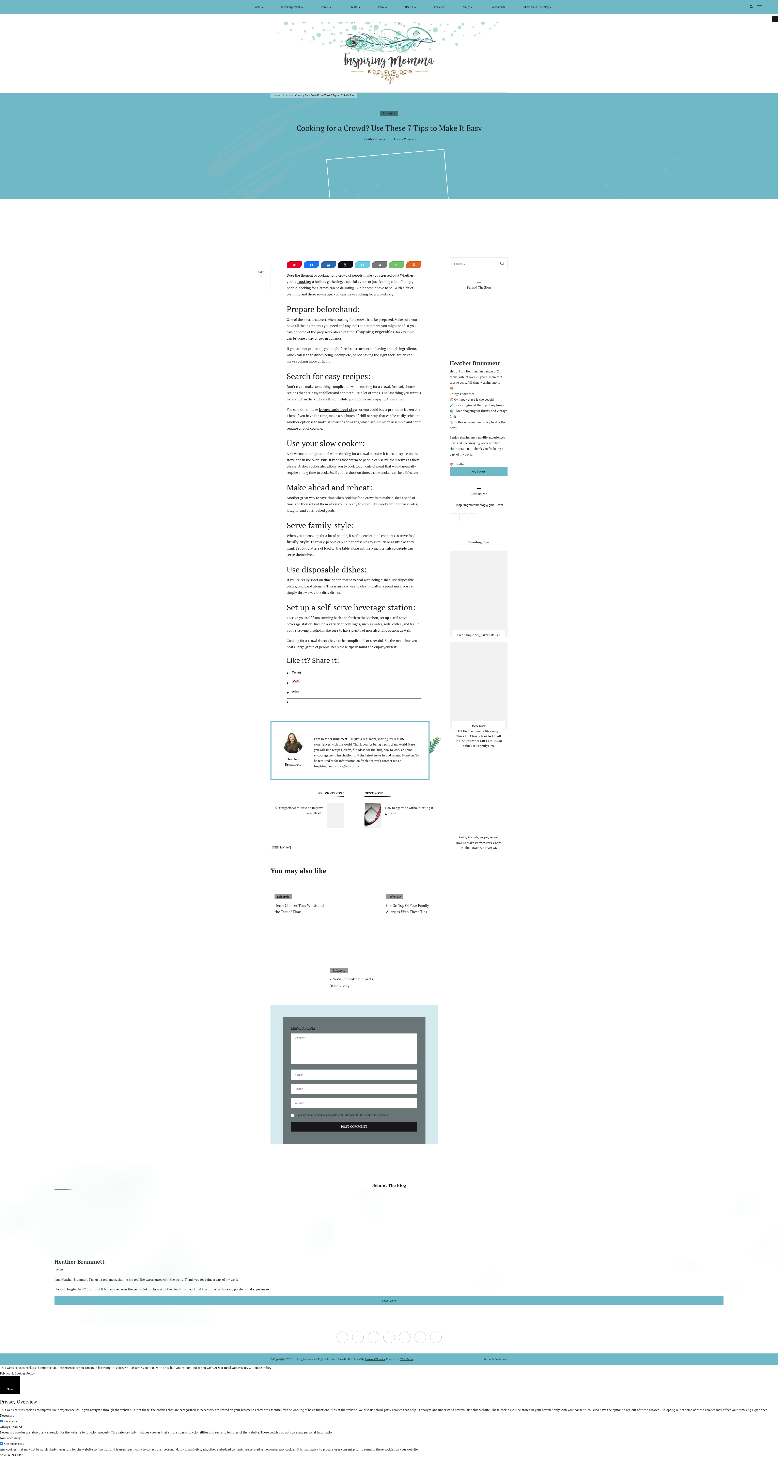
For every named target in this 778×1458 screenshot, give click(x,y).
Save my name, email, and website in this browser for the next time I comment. (343, 1115)
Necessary (10, 1421)
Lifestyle (389, 113)
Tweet (296, 672)
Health (409, 7)
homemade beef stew (338, 410)
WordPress (406, 1359)
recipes (484, 837)
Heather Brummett (376, 139)
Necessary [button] (7, 1415)
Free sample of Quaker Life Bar (478, 635)
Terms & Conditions (496, 1359)
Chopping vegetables (375, 332)
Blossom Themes (375, 1359)
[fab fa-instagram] (37, 7)
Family (466, 7)
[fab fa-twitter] (25, 7)
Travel (325, 7)
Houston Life (498, 7)
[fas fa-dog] (55, 7)
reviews (494, 837)
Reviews (439, 7)
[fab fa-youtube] (31, 7)
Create (353, 7)
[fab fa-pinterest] (43, 7)
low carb (473, 837)
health (462, 837)
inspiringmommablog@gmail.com (479, 505)
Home (256, 7)
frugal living (478, 725)
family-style (298, 542)
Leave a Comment (405, 139)
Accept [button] (218, 1368)
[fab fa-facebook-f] (19, 7)
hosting (304, 282)
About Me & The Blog (536, 7)
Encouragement (290, 7)
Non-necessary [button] (10, 1438)
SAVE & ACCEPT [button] (11, 1455)
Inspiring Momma (302, 1359)
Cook (381, 7)
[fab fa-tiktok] (49, 7)
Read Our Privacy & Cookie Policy (247, 1368)
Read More (478, 471)
